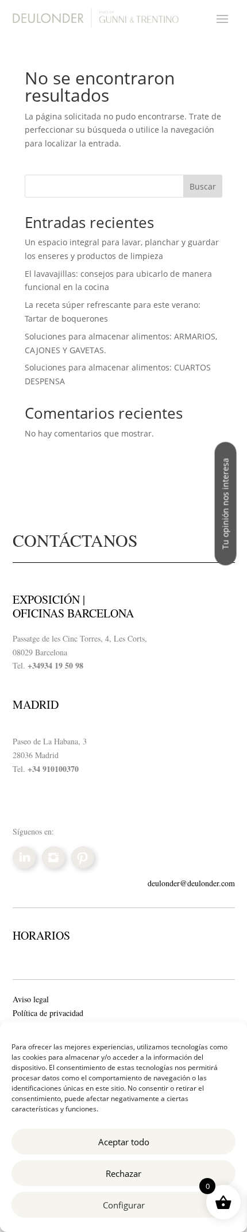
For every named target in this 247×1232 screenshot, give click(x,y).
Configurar (124, 1205)
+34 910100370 (53, 769)
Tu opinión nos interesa (225, 503)
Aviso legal (31, 999)
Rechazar (123, 1173)
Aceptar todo (123, 1142)
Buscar (203, 186)
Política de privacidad (48, 1012)
